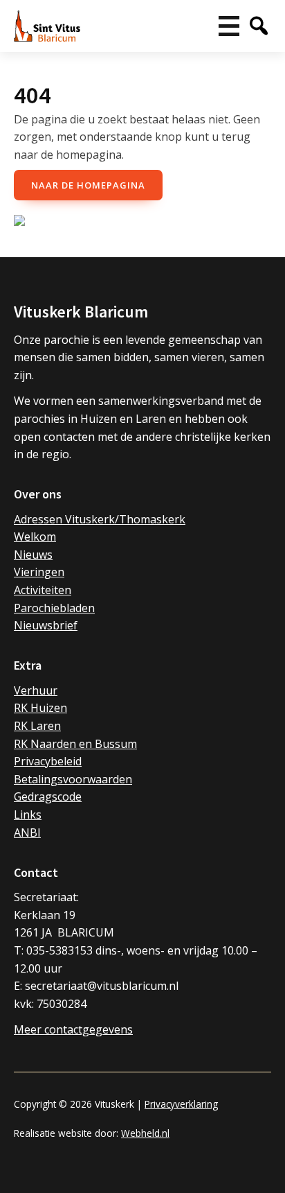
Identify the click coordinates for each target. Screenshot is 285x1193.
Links (28, 814)
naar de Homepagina (88, 185)
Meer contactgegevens (73, 1029)
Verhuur (35, 690)
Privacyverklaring (181, 1104)
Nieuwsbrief (45, 625)
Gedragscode (48, 796)
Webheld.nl (145, 1133)
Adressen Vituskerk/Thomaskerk (99, 519)
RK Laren (37, 725)
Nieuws (33, 554)
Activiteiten (42, 590)
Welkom (35, 536)
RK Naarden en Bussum (75, 743)
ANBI (27, 832)
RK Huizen (40, 707)
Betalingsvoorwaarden (73, 779)
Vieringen (39, 572)
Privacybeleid (48, 761)
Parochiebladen (54, 608)
